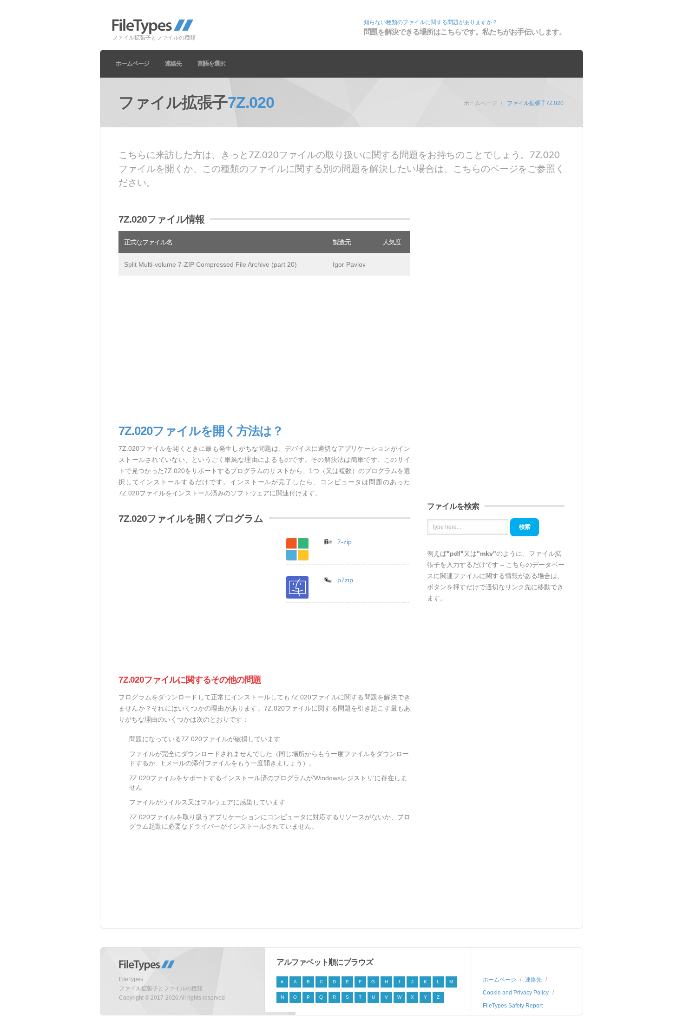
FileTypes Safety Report (513, 1005)
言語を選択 (211, 63)
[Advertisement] (264, 350)
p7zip (345, 580)
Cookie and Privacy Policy (516, 992)
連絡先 (173, 63)
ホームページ (132, 63)
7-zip (344, 542)
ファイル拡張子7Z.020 (535, 103)
